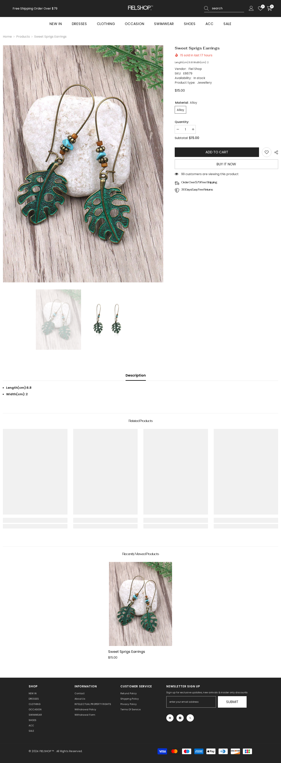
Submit (232, 701)
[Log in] (251, 8)
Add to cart (216, 152)
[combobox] (228, 8)
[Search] (224, 8)
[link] (266, 152)
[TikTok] (180, 718)
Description (136, 375)
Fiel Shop (195, 69)
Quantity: (182, 122)
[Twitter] (190, 718)
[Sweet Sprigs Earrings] (140, 604)
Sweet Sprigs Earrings (126, 651)
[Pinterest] (170, 718)
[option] (83, 163)
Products (23, 36)
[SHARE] (274, 152)
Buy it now (226, 164)
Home (7, 36)
